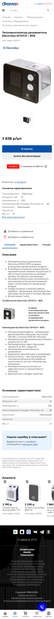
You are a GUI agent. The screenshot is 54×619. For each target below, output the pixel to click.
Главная (6, 17)
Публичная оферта (27, 595)
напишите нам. (30, 444)
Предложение (27, 555)
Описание (9, 244)
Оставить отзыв (27, 549)
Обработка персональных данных (27, 598)
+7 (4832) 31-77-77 (27, 540)
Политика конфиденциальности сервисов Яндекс (27, 601)
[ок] (48, 532)
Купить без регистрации (27, 156)
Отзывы (46, 244)
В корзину (27, 149)
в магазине (20, 182)
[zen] (42, 532)
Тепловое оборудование (15, 21)
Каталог (18, 17)
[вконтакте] (35, 532)
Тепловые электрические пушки (19, 25)
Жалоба (27, 552)
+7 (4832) (43, 4)
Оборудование (35, 17)
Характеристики (29, 244)
